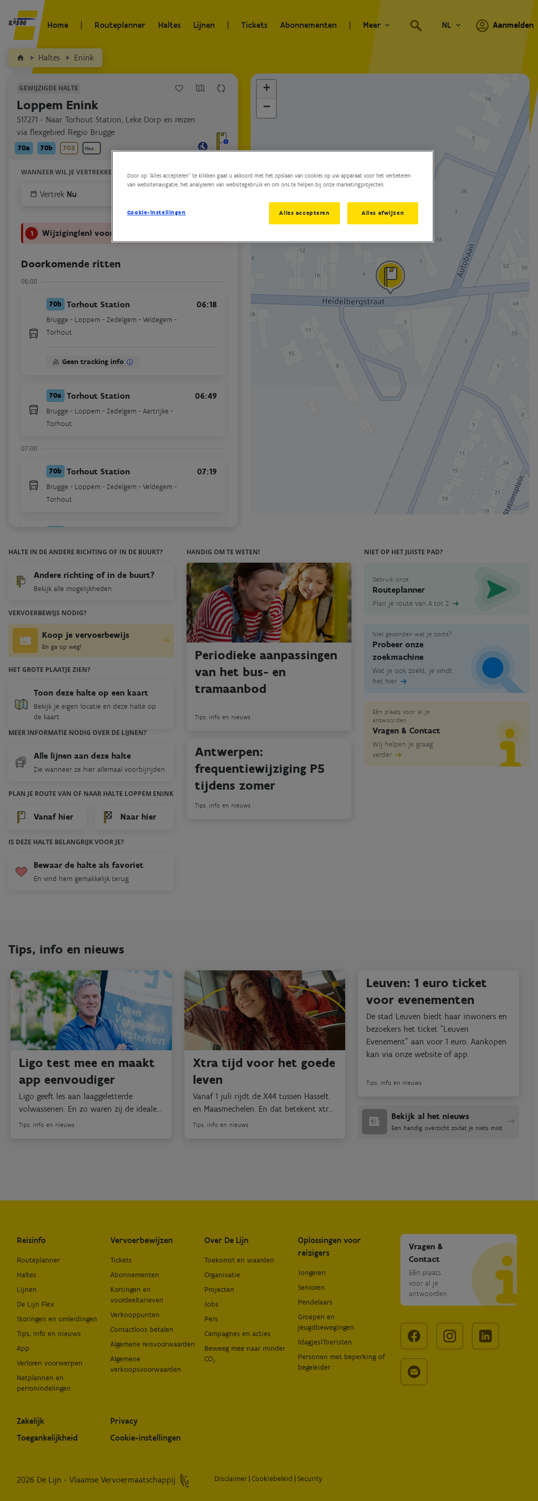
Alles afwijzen (382, 212)
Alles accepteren (304, 212)
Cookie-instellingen (156, 212)
